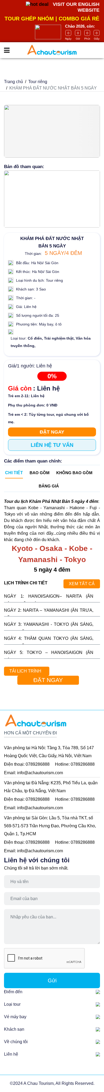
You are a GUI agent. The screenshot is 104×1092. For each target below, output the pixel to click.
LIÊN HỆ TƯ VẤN (52, 445)
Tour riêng (37, 81)
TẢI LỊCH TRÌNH (25, 671)
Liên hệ (11, 1054)
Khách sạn (14, 1029)
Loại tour (12, 1004)
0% (52, 376)
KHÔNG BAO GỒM (74, 472)
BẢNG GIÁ (49, 486)
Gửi (52, 980)
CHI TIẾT (14, 472)
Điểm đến (13, 992)
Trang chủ (13, 81)
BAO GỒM (40, 472)
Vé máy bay (15, 1016)
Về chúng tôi (16, 1041)
